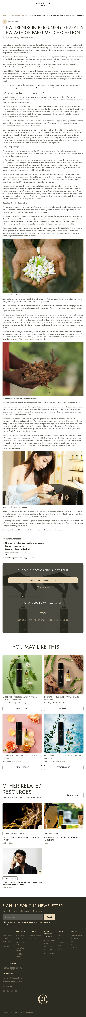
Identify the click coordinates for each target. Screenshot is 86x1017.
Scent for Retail (48, 950)
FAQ (72, 941)
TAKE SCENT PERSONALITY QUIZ (43, 580)
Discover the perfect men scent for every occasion (25, 543)
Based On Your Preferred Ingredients (7, 943)
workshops (54, 88)
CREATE (43, 613)
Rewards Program (35, 935)
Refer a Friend (34, 939)
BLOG (11, 16)
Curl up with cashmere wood (16, 546)
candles (35, 88)
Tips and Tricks (23, 16)
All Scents (60, 942)
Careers (60, 949)
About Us (60, 935)
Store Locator (62, 939)
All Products (20, 935)
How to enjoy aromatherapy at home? (20, 558)
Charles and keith (12, 555)
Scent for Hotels (49, 946)
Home (5, 16)
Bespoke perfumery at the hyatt (17, 549)
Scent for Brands (49, 953)
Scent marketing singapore (15, 552)
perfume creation (23, 88)
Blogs (59, 946)
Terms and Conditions (32, 922)
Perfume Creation (21, 939)
